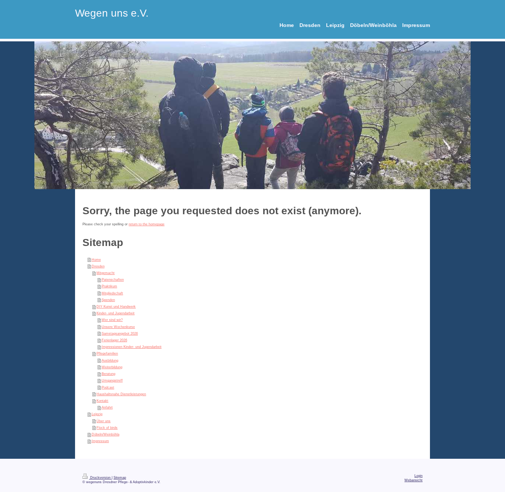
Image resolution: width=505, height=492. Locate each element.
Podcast (108, 387)
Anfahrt (107, 407)
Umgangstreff (112, 380)
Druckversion (100, 477)
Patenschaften (113, 279)
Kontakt (102, 401)
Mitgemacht (105, 273)
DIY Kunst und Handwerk (116, 306)
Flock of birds (107, 428)
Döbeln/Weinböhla (105, 434)
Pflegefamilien (107, 353)
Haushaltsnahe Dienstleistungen (121, 394)
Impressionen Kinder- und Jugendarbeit (132, 347)
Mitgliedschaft (112, 293)
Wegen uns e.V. (112, 13)
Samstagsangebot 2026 (120, 333)
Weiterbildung (112, 367)
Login (418, 476)
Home (96, 260)
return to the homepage (147, 224)
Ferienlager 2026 (114, 340)
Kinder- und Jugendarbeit (115, 313)
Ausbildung (110, 360)
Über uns (103, 421)
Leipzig (97, 414)
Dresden (98, 266)
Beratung (108, 374)
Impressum (100, 441)
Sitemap (119, 477)
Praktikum (109, 286)
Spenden (108, 300)
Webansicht (413, 480)
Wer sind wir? (112, 320)
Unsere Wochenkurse (118, 327)
